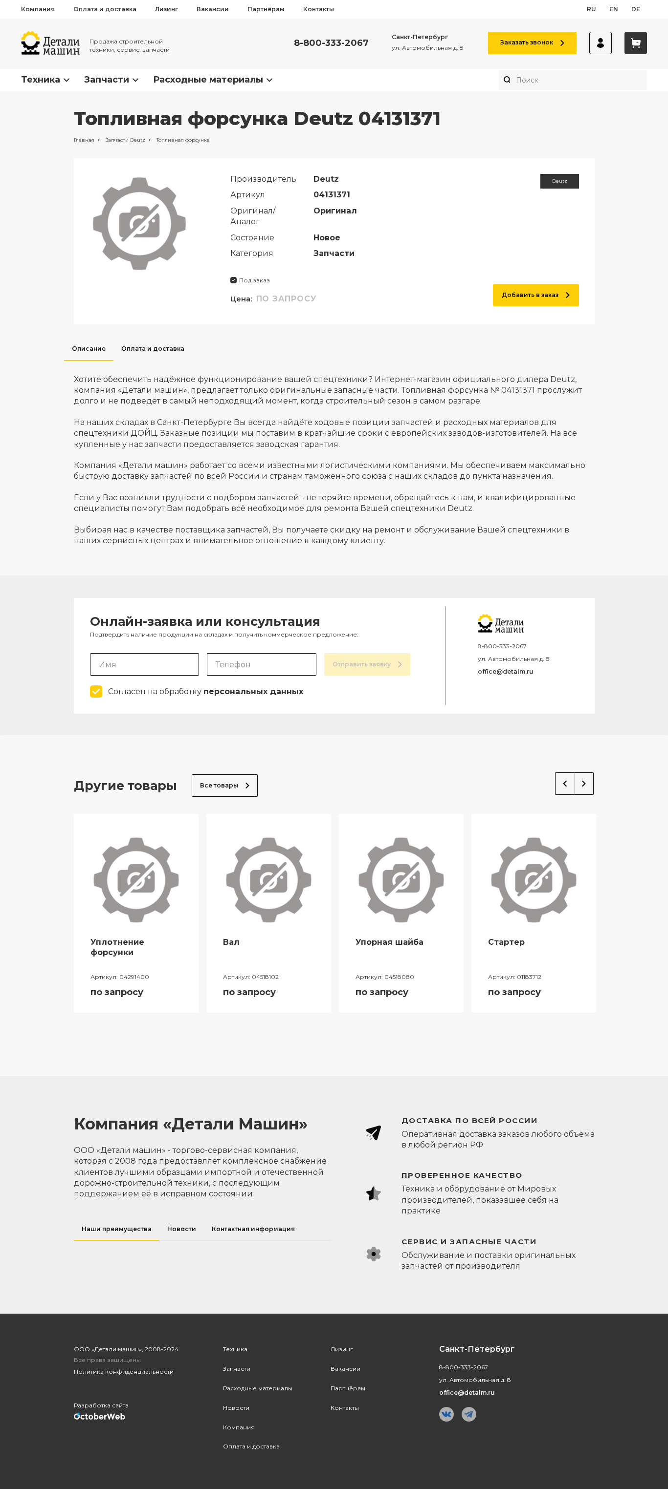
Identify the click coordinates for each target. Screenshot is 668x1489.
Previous (565, 783)
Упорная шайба (389, 942)
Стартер (506, 942)
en (613, 9)
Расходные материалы (208, 79)
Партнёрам (266, 9)
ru (591, 9)
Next (584, 783)
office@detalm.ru (506, 671)
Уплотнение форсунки (117, 947)
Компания (38, 9)
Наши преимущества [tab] (117, 1229)
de (635, 9)
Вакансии (213, 9)
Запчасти (106, 79)
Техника (40, 79)
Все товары (219, 785)
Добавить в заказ (530, 294)
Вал (231, 942)
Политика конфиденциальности (124, 1371)
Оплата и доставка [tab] (152, 348)
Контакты (318, 9)
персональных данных (253, 691)
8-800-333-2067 (331, 43)
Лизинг (166, 9)
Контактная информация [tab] (253, 1229)
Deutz (559, 181)
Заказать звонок (526, 42)
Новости (236, 1407)
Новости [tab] (181, 1229)
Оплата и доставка (104, 9)
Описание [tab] (89, 348)
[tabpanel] (334, 454)
